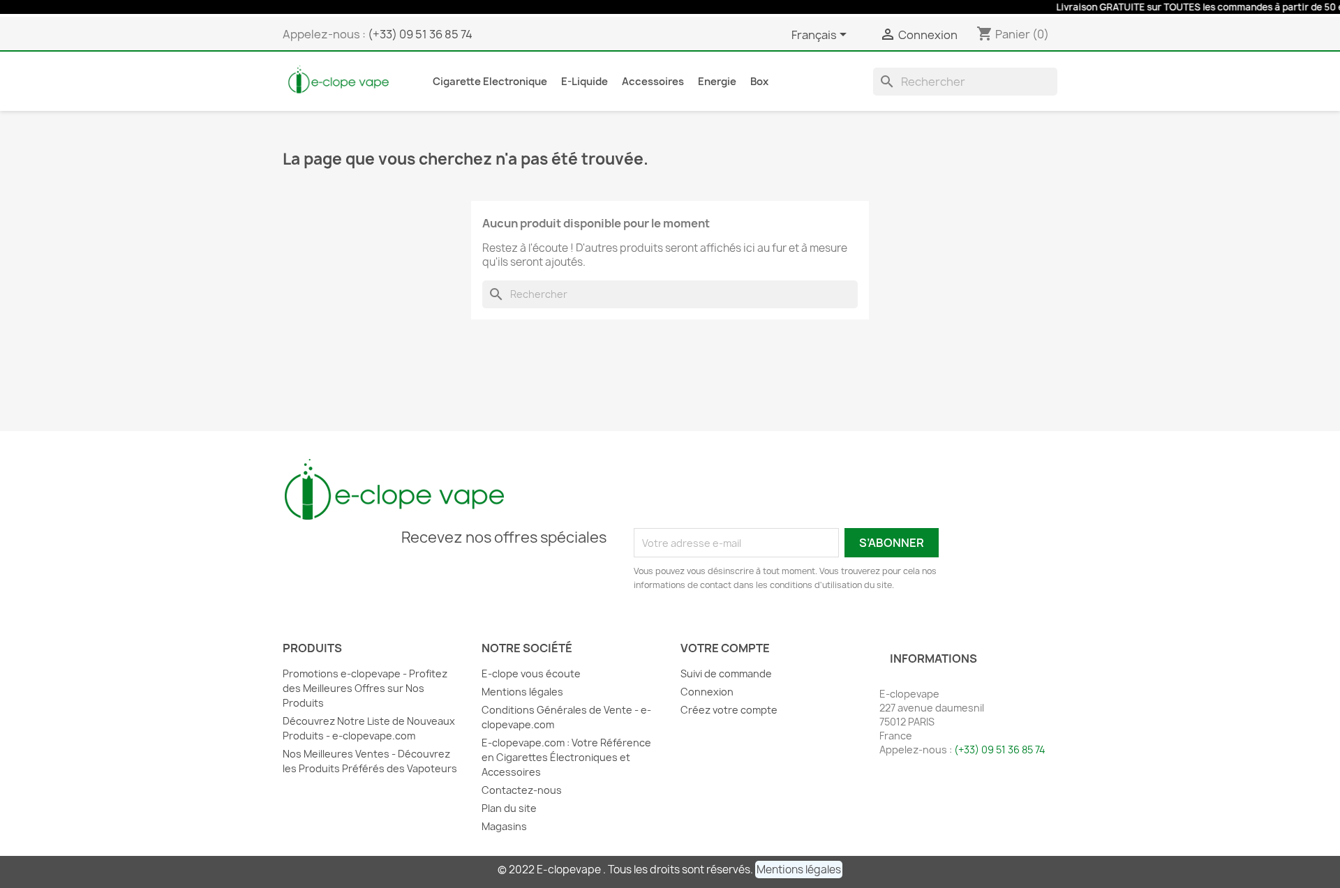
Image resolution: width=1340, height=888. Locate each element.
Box (759, 82)
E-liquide (584, 82)
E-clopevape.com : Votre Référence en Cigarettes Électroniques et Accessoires (566, 757)
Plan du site (509, 808)
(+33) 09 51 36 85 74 (420, 34)
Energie (717, 82)
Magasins (504, 826)
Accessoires (653, 82)
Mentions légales (522, 691)
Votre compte (725, 648)
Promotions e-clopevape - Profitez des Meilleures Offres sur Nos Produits (365, 688)
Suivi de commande (726, 673)
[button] (798, 869)
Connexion (707, 691)
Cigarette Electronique (490, 82)
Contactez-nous (522, 790)
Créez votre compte (728, 709)
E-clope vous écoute (531, 673)
